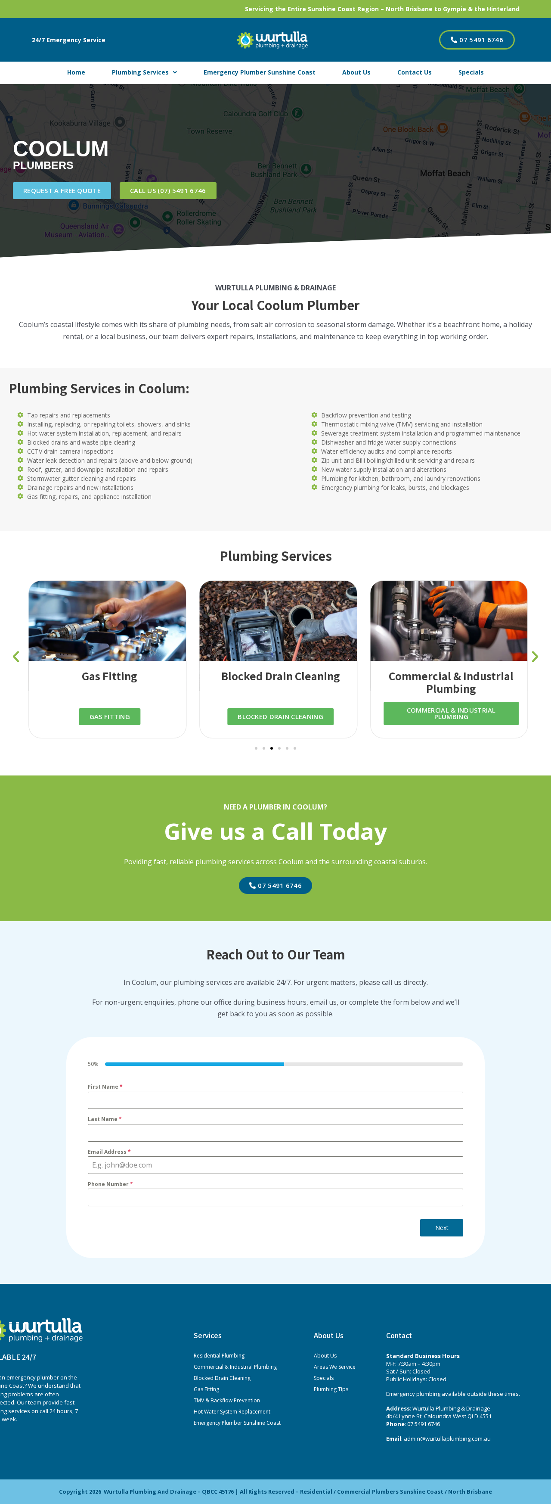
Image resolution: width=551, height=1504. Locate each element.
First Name (105, 1086)
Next (442, 1228)
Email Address (109, 1151)
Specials (471, 72)
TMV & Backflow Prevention (227, 1400)
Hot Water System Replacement (232, 1411)
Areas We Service (335, 1366)
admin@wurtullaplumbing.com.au (447, 1438)
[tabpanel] (275, 1144)
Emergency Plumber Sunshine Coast (260, 72)
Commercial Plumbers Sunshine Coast (390, 1491)
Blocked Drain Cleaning (222, 1378)
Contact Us (414, 72)
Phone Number (110, 1184)
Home (76, 72)
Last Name (105, 1119)
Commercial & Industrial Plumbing (235, 1366)
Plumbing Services (140, 72)
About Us (356, 72)
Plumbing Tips (331, 1389)
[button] (16, 656)
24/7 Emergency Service (68, 40)
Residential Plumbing (219, 1355)
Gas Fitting (206, 1389)
